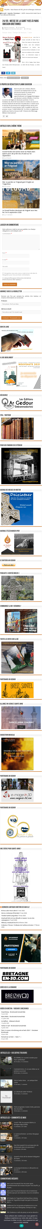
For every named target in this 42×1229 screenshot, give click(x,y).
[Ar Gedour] (21, 3)
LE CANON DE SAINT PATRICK (23, 1092)
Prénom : (4, 301)
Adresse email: (6, 309)
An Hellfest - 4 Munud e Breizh (10, 1021)
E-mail (4, 260)
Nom (4, 253)
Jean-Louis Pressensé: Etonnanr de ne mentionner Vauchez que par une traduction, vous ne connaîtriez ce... (23, 1193)
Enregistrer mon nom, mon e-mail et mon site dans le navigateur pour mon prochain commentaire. (19, 274)
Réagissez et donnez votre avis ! (13, 29)
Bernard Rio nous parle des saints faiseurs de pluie (18, 9)
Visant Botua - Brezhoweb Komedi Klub (13, 1012)
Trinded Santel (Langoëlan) (9, 915)
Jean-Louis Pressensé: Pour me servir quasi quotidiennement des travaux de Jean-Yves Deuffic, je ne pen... (23, 1185)
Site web (5, 266)
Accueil (4, 13)
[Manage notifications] (37, 1224)
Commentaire (7, 233)
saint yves (25, 78)
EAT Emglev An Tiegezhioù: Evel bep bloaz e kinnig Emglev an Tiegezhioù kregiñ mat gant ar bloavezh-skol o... (22, 1200)
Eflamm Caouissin (9, 27)
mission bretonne (13, 78)
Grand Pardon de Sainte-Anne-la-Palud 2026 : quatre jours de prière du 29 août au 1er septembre (19, 154)
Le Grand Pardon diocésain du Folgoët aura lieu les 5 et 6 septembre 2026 (19, 211)
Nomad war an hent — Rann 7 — (11, 1037)
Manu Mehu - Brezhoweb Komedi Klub (13, 1016)
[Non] (39, 1221)
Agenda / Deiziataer (14, 13)
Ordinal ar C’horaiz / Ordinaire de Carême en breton (17, 925)
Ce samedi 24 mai (27, 37)
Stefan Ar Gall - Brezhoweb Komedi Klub (13, 1026)
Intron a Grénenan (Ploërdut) (10, 913)
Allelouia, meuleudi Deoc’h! (9, 922)
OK (22, 1226)
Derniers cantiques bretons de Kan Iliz (16, 907)
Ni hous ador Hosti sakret (9, 910)
